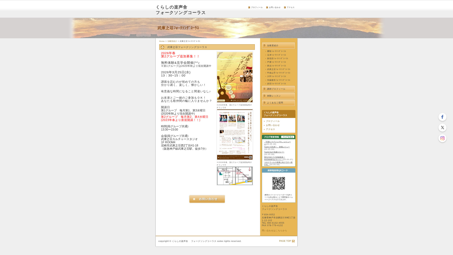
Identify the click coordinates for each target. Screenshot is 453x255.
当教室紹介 (172, 41)
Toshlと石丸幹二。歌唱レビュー (277, 147)
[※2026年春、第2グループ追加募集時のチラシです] (235, 102)
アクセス (291, 7)
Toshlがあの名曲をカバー (274, 152)
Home (162, 41)
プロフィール (257, 7)
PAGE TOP (285, 241)
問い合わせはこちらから (274, 230)
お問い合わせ (275, 7)
